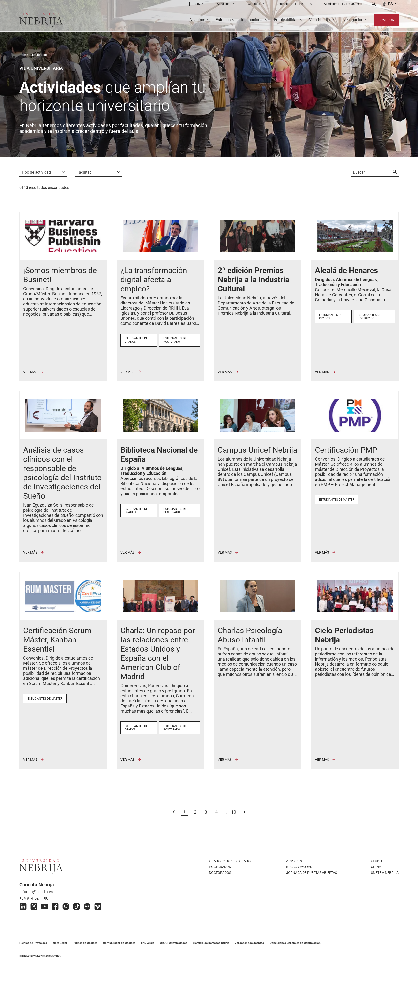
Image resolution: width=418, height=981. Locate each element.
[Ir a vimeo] (98, 906)
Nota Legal (60, 943)
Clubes (377, 861)
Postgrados (220, 867)
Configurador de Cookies (119, 943)
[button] (200, 4)
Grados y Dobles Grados (230, 861)
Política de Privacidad (33, 943)
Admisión (294, 861)
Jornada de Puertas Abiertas (311, 873)
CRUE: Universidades (173, 943)
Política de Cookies (85, 943)
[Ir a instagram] (66, 906)
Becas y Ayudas (299, 867)
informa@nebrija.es (36, 892)
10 (233, 811)
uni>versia (147, 943)
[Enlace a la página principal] (41, 19)
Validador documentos (249, 943)
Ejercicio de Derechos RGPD (211, 943)
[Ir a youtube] (44, 906)
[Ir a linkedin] (23, 906)
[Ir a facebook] (55, 906)
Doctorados (220, 873)
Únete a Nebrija (385, 873)
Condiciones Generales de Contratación (295, 943)
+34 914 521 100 (33, 898)
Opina (376, 867)
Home (23, 55)
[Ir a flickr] (87, 906)
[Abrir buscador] (374, 4)
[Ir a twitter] (34, 906)
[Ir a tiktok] (76, 906)
